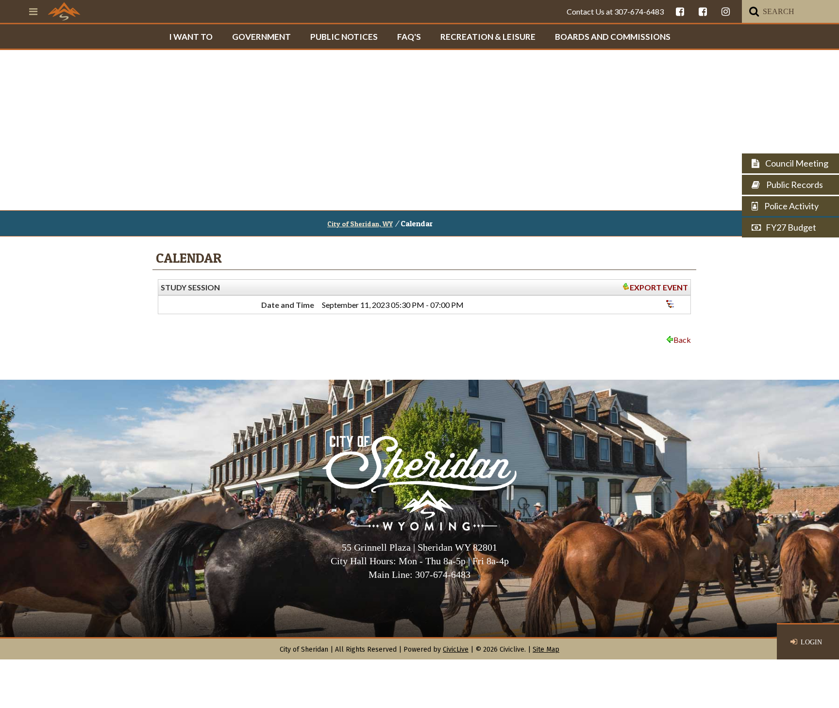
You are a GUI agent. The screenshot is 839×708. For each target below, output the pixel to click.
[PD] (702, 11)
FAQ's (409, 37)
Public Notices (344, 37)
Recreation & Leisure (488, 37)
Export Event (659, 287)
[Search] (754, 11)
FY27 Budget (791, 227)
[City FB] (680, 11)
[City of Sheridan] (64, 11)
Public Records (794, 184)
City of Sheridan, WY (360, 223)
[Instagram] (725, 11)
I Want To (191, 37)
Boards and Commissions (613, 37)
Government (261, 37)
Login (811, 642)
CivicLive (456, 649)
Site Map (546, 649)
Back (682, 339)
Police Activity (791, 206)
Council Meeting (796, 163)
